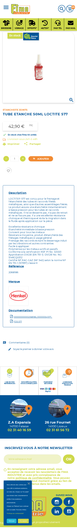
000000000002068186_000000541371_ (33, 317)
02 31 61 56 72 (57, 430)
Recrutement (52, 522)
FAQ (2, 523)
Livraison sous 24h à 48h (22, 139)
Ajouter (43, 158)
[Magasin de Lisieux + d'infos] (57, 408)
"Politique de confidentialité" (15, 513)
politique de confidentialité (34, 477)
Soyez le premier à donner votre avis (31, 349)
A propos (38, 522)
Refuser (12, 521)
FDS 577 (18, 321)
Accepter (23, 521)
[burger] (6, 7)
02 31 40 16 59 (19, 430)
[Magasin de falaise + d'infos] (19, 408)
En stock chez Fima (17, 135)
